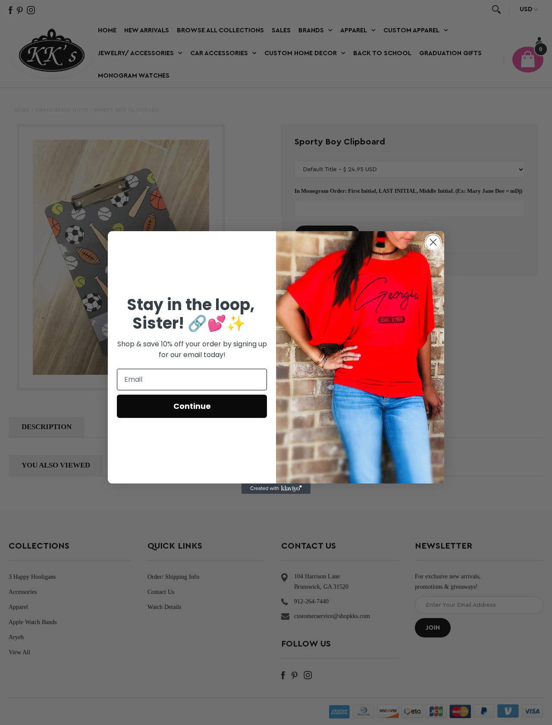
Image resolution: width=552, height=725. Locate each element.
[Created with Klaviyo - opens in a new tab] (276, 488)
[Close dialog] (433, 242)
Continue (192, 406)
